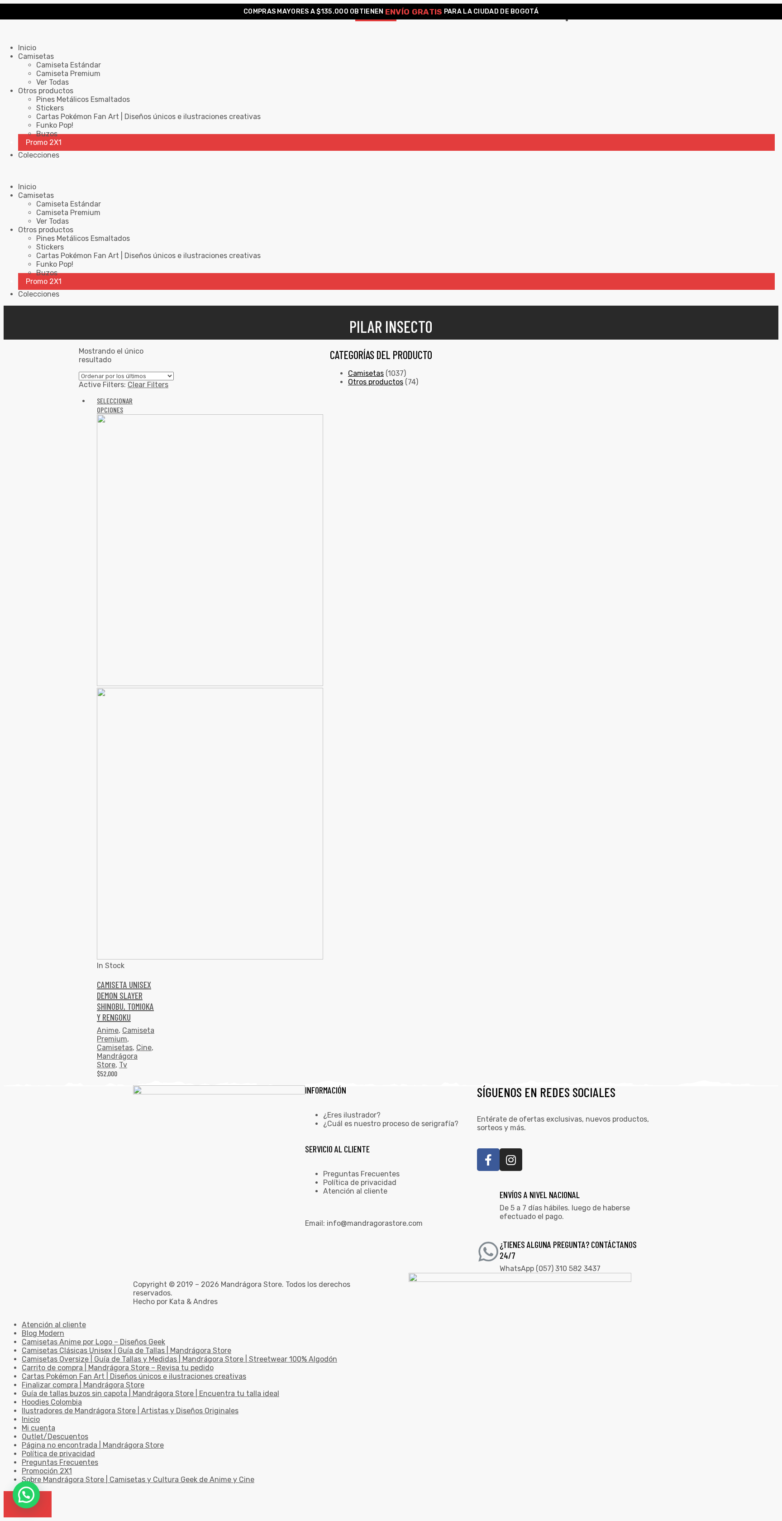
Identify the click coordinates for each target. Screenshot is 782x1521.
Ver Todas (52, 82)
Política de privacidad (359, 1182)
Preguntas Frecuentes (361, 1174)
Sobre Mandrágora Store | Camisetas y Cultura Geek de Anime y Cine (138, 1479)
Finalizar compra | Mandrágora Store (83, 1385)
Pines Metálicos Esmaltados (83, 99)
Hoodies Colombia (52, 1402)
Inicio (27, 47)
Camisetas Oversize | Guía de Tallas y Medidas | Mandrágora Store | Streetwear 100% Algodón (179, 1359)
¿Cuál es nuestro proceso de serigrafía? (390, 1123)
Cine (144, 1047)
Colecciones (38, 155)
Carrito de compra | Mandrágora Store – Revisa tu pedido (118, 1367)
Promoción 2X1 (47, 1471)
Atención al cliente (355, 1191)
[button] (26, 1494)
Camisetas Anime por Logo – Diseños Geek (93, 1342)
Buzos (46, 134)
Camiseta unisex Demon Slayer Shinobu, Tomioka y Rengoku (125, 1000)
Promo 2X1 (44, 142)
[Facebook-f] (488, 1159)
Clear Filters (148, 384)
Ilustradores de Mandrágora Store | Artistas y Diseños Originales (130, 1410)
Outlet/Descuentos (55, 1436)
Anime (108, 1030)
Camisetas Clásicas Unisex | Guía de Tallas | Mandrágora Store (126, 1350)
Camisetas (115, 1047)
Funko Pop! (54, 125)
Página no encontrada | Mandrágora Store (93, 1445)
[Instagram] (511, 1159)
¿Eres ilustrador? (352, 1115)
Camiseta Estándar (68, 65)
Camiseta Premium (68, 73)
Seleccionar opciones (115, 405)
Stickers (50, 108)
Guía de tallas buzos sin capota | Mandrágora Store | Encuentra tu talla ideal (150, 1393)
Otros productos (375, 382)
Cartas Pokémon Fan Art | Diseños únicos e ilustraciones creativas (148, 116)
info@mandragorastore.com (375, 1223)
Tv (123, 1064)
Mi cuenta (38, 1428)
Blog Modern (43, 1333)
